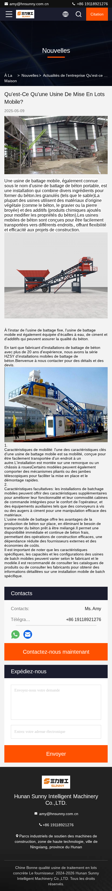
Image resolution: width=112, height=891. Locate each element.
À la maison (10, 78)
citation (97, 14)
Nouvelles (29, 75)
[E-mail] (27, 634)
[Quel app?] (15, 634)
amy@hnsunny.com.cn (29, 4)
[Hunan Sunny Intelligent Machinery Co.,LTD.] (27, 14)
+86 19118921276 (92, 4)
